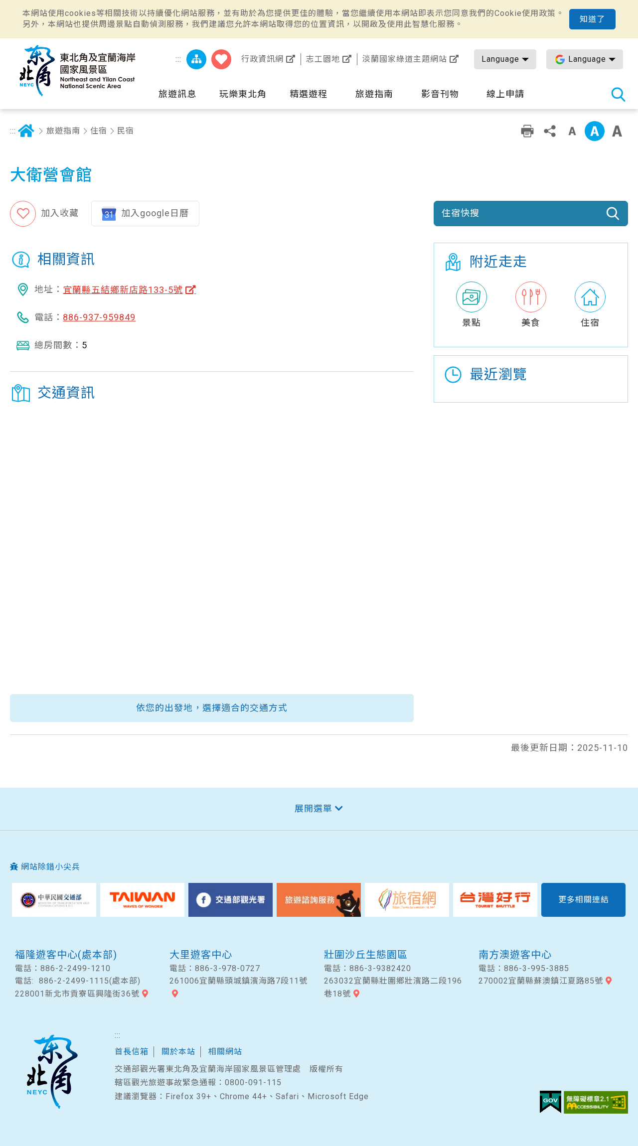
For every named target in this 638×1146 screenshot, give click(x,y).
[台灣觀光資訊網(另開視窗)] (142, 900)
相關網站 (225, 1051)
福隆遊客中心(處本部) (66, 955)
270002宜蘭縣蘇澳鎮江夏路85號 (540, 981)
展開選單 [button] (313, 808)
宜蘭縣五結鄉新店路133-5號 (123, 290)
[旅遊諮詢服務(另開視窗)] (319, 900)
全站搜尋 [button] (618, 94)
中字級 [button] (595, 131)
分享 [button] (550, 131)
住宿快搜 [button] (460, 213)
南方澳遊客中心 (515, 955)
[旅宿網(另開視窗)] (407, 900)
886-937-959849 (99, 317)
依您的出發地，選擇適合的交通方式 (212, 708)
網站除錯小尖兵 (50, 866)
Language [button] (500, 59)
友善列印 (527, 131)
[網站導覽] (196, 59)
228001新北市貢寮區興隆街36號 (77, 994)
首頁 (26, 131)
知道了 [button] (592, 19)
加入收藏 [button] (60, 213)
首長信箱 (132, 1051)
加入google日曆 (155, 213)
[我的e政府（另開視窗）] (550, 1102)
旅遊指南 (63, 131)
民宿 (125, 131)
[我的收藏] (221, 59)
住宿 (98, 131)
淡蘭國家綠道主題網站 (404, 59)
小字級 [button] (572, 131)
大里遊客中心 (200, 955)
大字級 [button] (617, 131)
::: (178, 59)
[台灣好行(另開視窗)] (495, 900)
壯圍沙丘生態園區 (366, 955)
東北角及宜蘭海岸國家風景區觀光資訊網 (77, 70)
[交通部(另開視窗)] (54, 900)
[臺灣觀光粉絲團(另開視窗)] (230, 900)
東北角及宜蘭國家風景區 (52, 1072)
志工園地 (323, 59)
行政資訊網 (262, 59)
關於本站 (178, 1051)
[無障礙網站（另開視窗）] (596, 1102)
